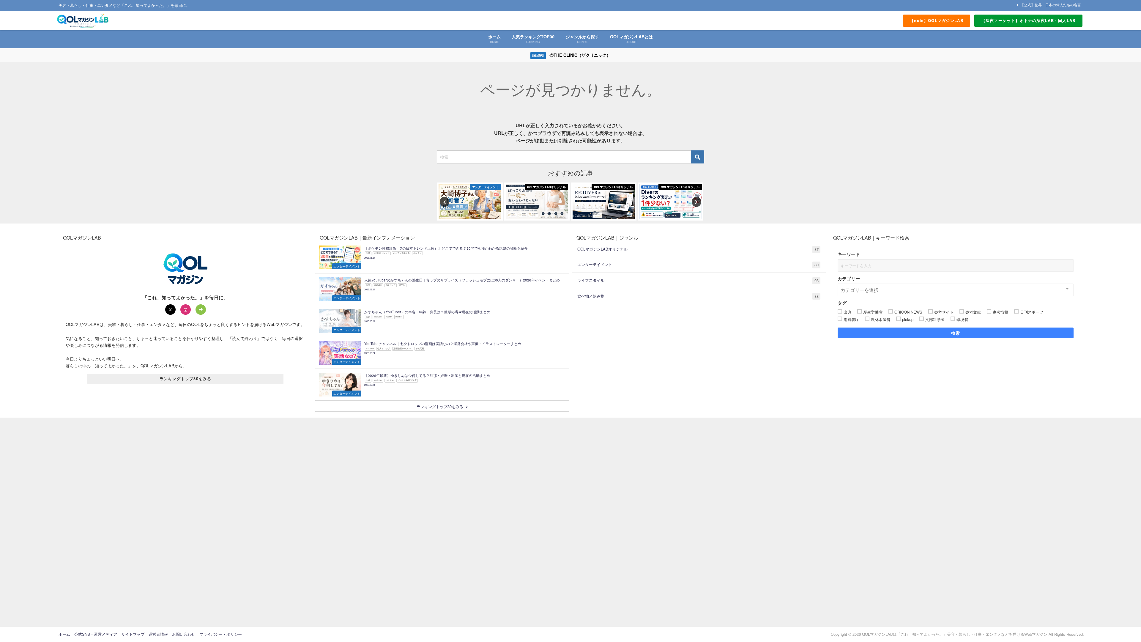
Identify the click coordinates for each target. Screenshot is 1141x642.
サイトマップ (132, 634)
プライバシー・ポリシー (220, 634)
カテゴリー (849, 278)
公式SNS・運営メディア (95, 634)
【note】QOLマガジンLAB (936, 20)
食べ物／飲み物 (698, 296)
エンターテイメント (698, 265)
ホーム (64, 634)
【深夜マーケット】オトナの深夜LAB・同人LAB (1028, 20)
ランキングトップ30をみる (185, 378)
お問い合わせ (183, 634)
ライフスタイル (698, 280)
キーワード (849, 254)
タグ (842, 303)
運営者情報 (158, 634)
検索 (955, 333)
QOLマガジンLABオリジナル (698, 249)
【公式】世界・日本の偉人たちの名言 (1050, 4)
